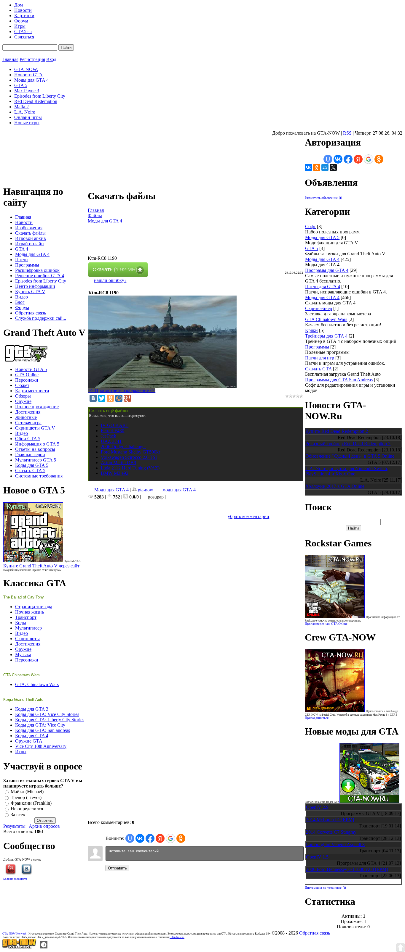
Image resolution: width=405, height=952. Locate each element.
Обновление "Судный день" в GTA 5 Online (349, 456)
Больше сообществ (15, 878)
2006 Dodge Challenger (123, 446)
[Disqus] (196, 593)
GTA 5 (311, 248)
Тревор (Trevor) (26, 797)
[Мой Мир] (118, 398)
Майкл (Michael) (27, 791)
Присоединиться (317, 717)
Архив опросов (44, 826)
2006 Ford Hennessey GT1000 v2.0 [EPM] (347, 869)
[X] (333, 167)
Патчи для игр (319, 357)
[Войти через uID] (129, 838)
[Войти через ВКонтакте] (139, 838)
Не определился (27, 808)
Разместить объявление (321, 197)
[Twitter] (101, 398)
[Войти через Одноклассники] (180, 838)
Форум (21, 20)
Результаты (14, 826)
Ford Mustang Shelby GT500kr (130, 451)
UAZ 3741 (111, 441)
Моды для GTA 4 (105, 220)
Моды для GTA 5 (322, 237)
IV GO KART (114, 425)
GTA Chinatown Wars (326, 319)
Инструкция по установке (323, 887)
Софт (310, 226)
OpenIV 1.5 (317, 856)
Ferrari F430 (112, 430)
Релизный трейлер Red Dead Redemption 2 (347, 443)
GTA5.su (23, 31)
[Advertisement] (196, 242)
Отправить (117, 868)
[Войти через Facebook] (150, 838)
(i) (340, 197)
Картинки (24, 15)
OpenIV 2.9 (317, 807)
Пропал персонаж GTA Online (326, 623)
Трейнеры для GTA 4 (326, 335)
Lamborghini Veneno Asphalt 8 (335, 844)
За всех (18, 814)
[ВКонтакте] (93, 398)
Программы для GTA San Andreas (339, 379)
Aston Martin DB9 (118, 462)
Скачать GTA (318, 368)
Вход (51, 59)
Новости (23, 10)
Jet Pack (108, 435)
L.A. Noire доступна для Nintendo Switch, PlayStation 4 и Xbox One (346, 471)
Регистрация (32, 59)
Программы (317, 346)
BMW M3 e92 (114, 473)
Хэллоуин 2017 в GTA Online (334, 486)
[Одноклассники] (110, 398)
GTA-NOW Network (14, 933)
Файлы (95, 215)
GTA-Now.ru (177, 937)
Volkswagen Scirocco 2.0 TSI (129, 457)
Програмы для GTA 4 (326, 270)
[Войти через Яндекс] (160, 838)
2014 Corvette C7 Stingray (331, 832)
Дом (18, 4)
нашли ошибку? (110, 280)
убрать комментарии (248, 516)
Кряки (311, 330)
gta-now (145, 489)
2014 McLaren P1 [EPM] (330, 819)
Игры (19, 26)
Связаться (24, 36)
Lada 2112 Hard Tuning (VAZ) (130, 467)
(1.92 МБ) (115, 269)
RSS (347, 132)
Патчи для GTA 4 (322, 286)
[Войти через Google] (170, 838)
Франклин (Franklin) (31, 803)
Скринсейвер (318, 308)
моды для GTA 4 (179, 489)
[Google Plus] (127, 398)
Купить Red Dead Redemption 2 (336, 431)
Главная (10, 59)
